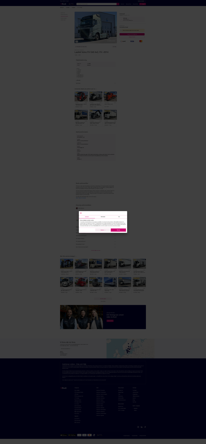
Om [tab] (119, 216)
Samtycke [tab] (87, 216)
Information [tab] (103, 216)
